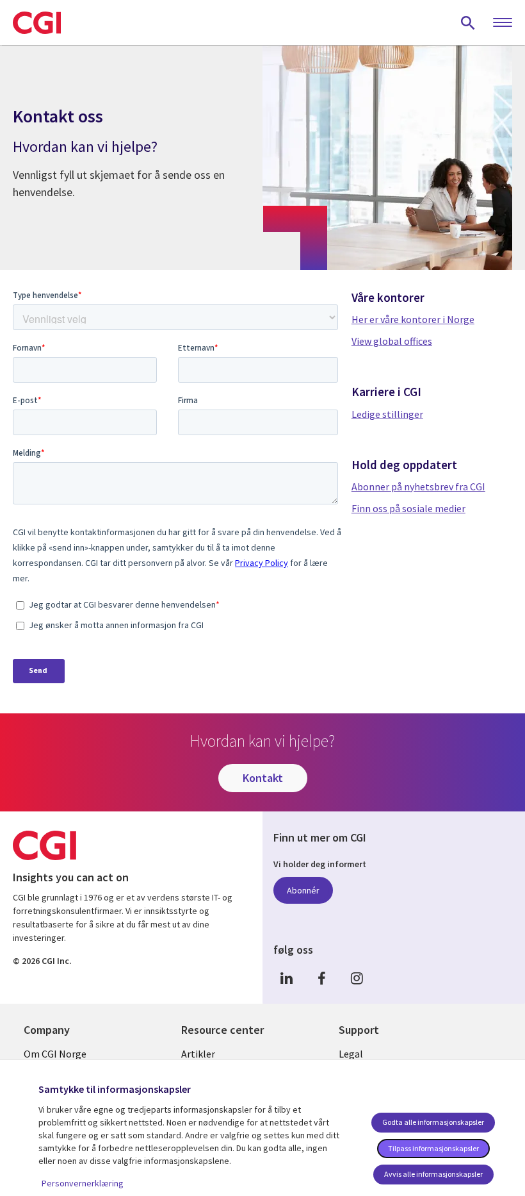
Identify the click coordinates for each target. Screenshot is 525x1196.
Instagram (356, 978)
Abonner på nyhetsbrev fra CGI (418, 486)
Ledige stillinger (387, 414)
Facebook (321, 978)
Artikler (198, 1053)
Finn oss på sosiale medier (408, 508)
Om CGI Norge (55, 1053)
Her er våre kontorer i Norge (412, 319)
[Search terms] (468, 22)
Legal (351, 1053)
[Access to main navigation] (502, 23)
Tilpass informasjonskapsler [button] (433, 1148)
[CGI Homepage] (37, 22)
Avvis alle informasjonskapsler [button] (433, 1174)
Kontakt (263, 777)
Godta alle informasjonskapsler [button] (433, 1122)
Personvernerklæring (83, 1183)
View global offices (391, 341)
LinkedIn (286, 978)
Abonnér (303, 890)
